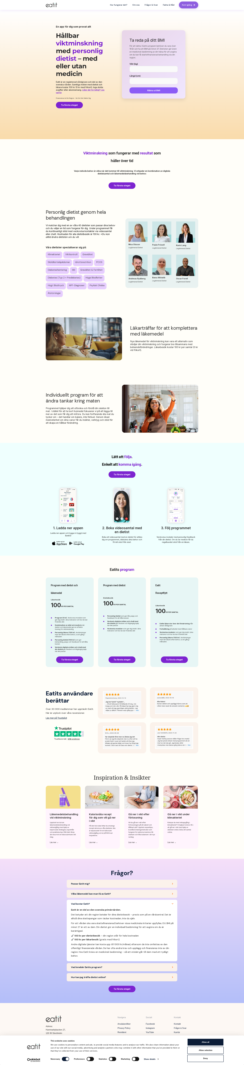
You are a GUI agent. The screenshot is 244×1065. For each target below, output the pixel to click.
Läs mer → (54, 842)
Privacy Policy (124, 1028)
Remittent (122, 1032)
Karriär (177, 1032)
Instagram (150, 1028)
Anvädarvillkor (124, 1024)
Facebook (150, 1024)
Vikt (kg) (133, 64)
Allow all (205, 1042)
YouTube (150, 1032)
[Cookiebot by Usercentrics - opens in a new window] (34, 1060)
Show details (149, 1059)
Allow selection (205, 1050)
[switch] (90, 1059)
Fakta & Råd (168, 5)
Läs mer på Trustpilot (56, 718)
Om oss (136, 5)
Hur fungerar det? (118, 5)
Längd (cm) (135, 76)
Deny (205, 1058)
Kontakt (177, 1024)
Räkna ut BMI (153, 90)
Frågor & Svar (151, 5)
